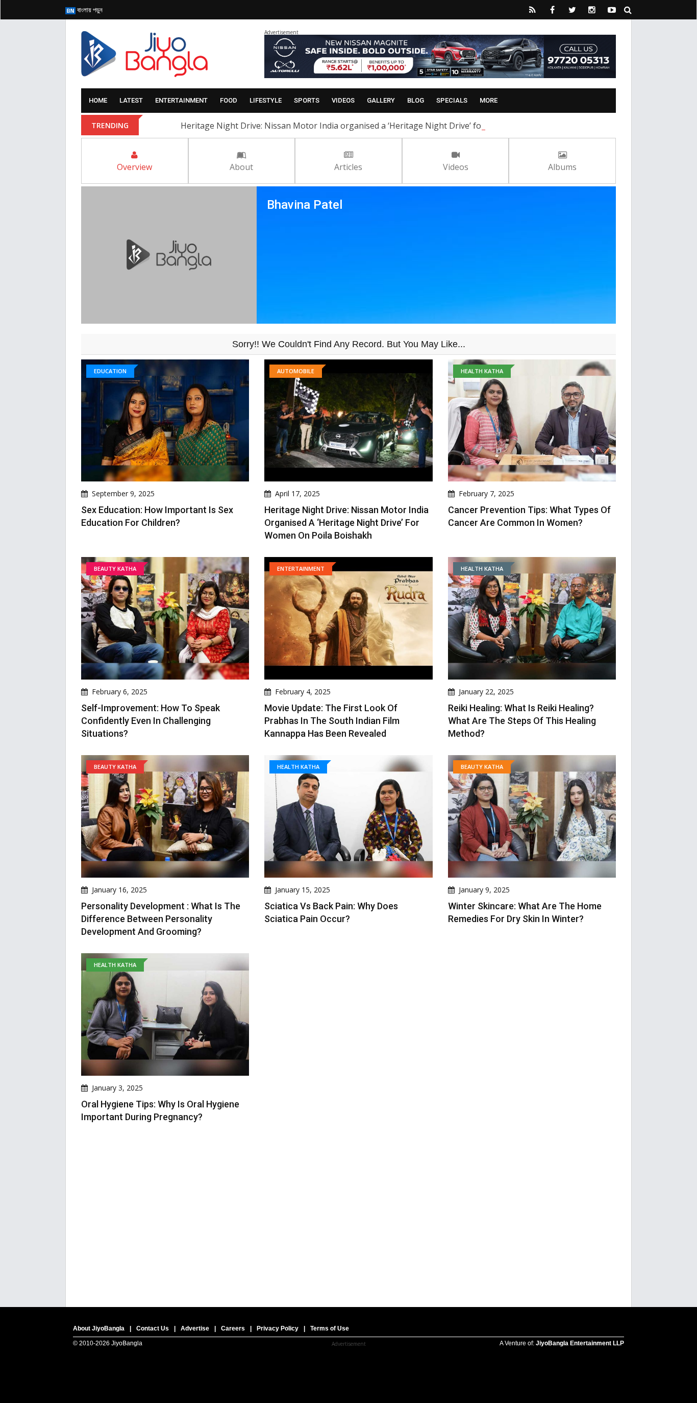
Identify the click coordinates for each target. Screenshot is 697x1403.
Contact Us (152, 1328)
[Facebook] (552, 9)
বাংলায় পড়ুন (89, 9)
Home (98, 100)
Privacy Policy (277, 1328)
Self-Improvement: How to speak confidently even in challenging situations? (150, 721)
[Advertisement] (348, 1210)
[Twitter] (572, 9)
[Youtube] (611, 9)
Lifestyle (266, 100)
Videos (343, 100)
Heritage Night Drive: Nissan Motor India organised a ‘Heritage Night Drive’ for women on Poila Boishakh (383, 125)
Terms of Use (329, 1328)
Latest (131, 100)
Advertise (195, 1328)
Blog (415, 100)
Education (110, 371)
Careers (233, 1328)
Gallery (381, 100)
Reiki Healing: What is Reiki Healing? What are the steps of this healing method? (522, 721)
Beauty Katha (115, 568)
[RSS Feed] (532, 9)
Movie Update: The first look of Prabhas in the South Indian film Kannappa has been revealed (332, 721)
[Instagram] (592, 9)
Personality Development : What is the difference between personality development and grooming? (160, 919)
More (488, 100)
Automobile (295, 371)
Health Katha (482, 371)
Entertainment (181, 100)
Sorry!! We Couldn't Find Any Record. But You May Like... (348, 344)
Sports (306, 100)
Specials (451, 100)
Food (228, 100)
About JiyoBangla (99, 1328)
